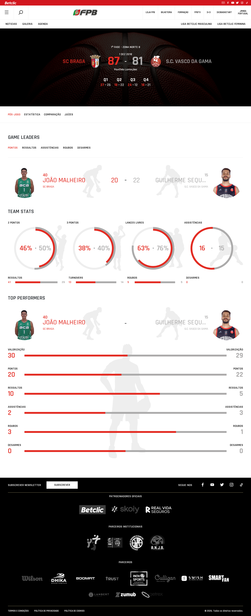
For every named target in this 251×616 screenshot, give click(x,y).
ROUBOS (68, 148)
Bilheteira (166, 12)
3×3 (209, 12)
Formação (183, 12)
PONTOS (13, 148)
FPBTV (197, 12)
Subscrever (62, 485)
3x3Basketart (224, 12)
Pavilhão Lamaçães (125, 69)
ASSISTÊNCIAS (50, 148)
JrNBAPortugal (243, 12)
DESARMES (84, 148)
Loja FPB (150, 12)
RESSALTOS (29, 148)
